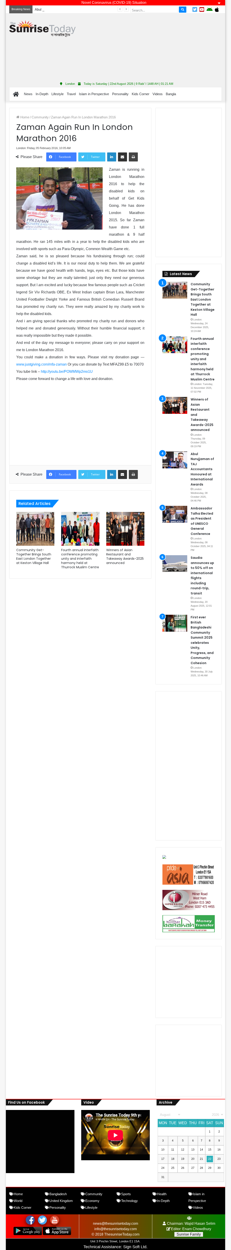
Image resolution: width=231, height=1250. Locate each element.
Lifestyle (57, 94)
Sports (126, 1194)
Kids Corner (140, 94)
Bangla (171, 94)
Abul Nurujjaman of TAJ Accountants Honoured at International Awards (86, 9)
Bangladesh (58, 1194)
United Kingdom (61, 1201)
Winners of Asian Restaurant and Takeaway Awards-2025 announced (125, 556)
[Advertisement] (156, 46)
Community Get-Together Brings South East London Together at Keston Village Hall (33, 556)
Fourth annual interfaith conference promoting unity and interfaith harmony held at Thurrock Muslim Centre (80, 558)
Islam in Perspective (94, 94)
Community (40, 117)
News (28, 94)
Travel (71, 94)
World (18, 1201)
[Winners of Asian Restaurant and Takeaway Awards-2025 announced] (125, 529)
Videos (157, 94)
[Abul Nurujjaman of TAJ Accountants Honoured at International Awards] (174, 459)
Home (24, 117)
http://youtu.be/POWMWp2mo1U (67, 371)
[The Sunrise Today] (42, 28)
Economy (92, 1201)
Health (161, 1194)
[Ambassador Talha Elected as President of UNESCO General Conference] (174, 514)
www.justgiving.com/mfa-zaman (41, 364)
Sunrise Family (189, 1234)
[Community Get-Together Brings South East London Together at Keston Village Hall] (35, 529)
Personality (120, 94)
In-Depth (42, 94)
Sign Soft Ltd (134, 1247)
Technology (129, 1201)
